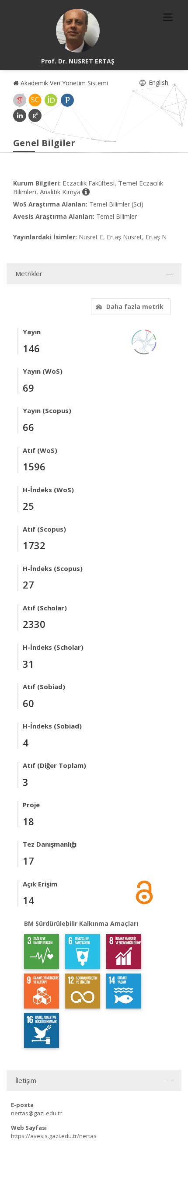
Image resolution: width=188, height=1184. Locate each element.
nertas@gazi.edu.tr (36, 1113)
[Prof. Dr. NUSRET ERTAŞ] (78, 31)
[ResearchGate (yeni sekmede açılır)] (35, 115)
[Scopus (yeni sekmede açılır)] (35, 100)
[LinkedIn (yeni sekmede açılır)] (19, 115)
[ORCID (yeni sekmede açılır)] (51, 100)
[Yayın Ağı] (144, 341)
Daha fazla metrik (135, 306)
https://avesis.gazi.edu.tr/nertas (54, 1136)
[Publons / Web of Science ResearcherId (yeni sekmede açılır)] (67, 100)
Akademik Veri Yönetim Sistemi (63, 83)
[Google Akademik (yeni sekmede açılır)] (19, 100)
